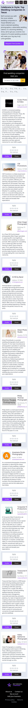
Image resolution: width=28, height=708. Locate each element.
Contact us (19, 692)
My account (14, 694)
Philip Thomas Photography (22, 398)
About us (9, 692)
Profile (7, 156)
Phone (16, 156)
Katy (4, 92)
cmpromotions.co (22, 171)
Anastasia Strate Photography (18, 453)
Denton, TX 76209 (22, 169)
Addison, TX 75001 (17, 280)
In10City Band (17, 277)
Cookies (14, 702)
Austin (5, 89)
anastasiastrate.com (18, 459)
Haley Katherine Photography (22, 637)
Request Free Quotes (13, 43)
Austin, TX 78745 (17, 457)
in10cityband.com (17, 282)
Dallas (23, 89)
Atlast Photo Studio (22, 331)
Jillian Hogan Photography (22, 223)
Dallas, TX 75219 (22, 642)
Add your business (14, 696)
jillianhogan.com (22, 231)
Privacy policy (9, 700)
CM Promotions (22, 165)
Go (23, 80)
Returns (20, 700)
